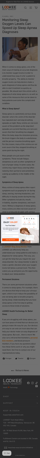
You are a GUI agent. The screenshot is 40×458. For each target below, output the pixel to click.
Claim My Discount (10, 239)
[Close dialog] (38, 216)
